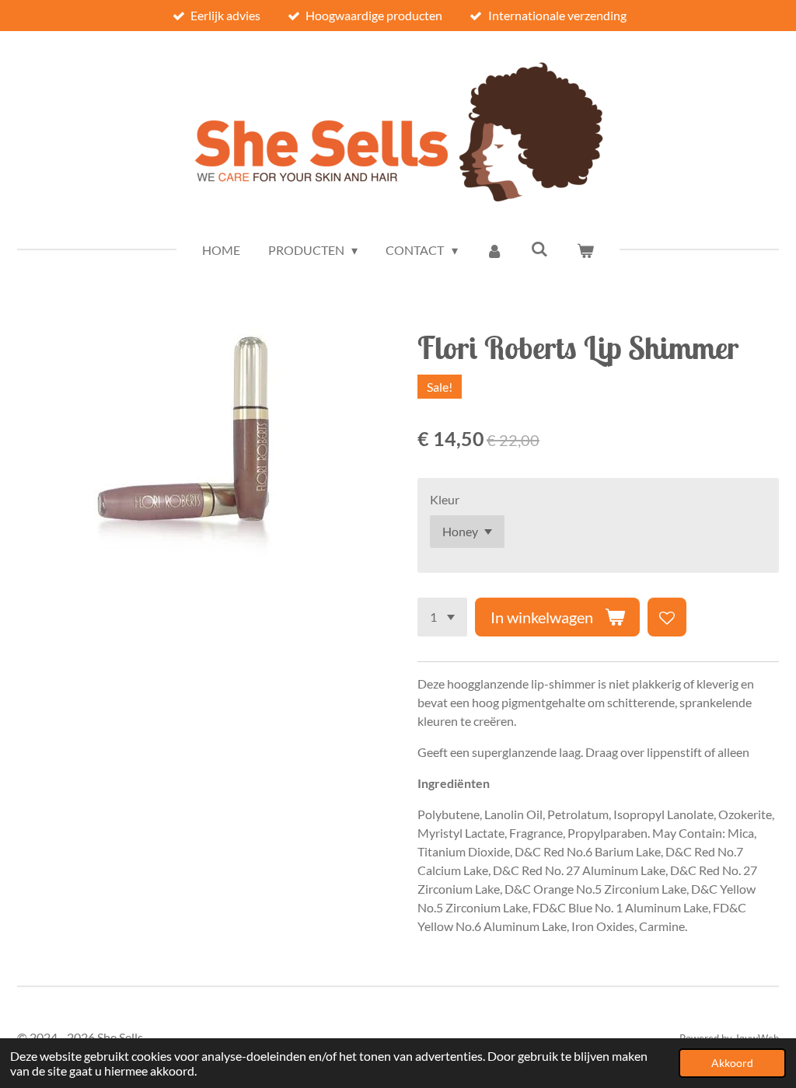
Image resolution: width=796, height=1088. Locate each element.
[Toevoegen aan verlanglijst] (667, 617)
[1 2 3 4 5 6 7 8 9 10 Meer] (442, 617)
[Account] (494, 250)
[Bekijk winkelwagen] (585, 250)
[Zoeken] (539, 248)
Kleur (444, 499)
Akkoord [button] (732, 1062)
